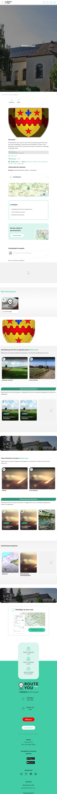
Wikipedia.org (14, 151)
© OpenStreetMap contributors (42, 196)
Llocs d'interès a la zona (18, 212)
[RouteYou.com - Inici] (8, 2)
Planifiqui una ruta (30, 699)
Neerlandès (20, 163)
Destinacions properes (17, 215)
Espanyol (44, 161)
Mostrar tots (33, 350)
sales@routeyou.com (29, 788)
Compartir (12, 102)
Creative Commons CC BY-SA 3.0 (12, 90)
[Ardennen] (10, 562)
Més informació (12, 156)
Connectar (28, 728)
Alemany (29, 161)
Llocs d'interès (4, 94)
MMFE (4, 89)
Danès (39, 161)
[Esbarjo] (15, 478)
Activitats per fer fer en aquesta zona (21, 209)
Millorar (28, 719)
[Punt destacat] (42, 478)
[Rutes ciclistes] (42, 368)
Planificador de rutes (37, 630)
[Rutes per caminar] (15, 368)
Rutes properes (17, 235)
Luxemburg (10, 94)
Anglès (35, 161)
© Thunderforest (34, 196)
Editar (18, 102)
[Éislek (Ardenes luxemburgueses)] (28, 562)
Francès (10, 163)
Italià (15, 163)
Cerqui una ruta (30, 708)
